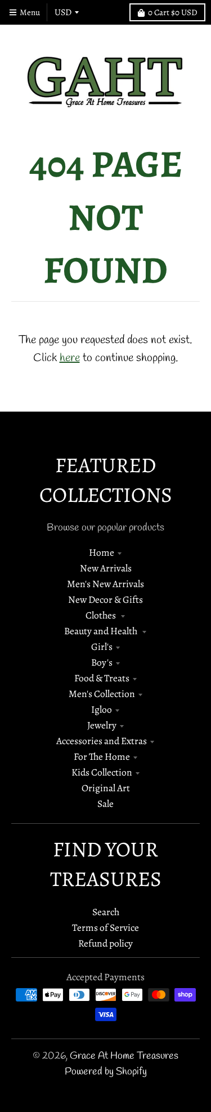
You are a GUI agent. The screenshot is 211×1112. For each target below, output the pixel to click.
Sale (105, 803)
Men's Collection (102, 693)
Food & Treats (101, 678)
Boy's (102, 662)
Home (101, 552)
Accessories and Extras (101, 741)
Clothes (102, 615)
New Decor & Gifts (105, 599)
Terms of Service (105, 927)
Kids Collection (101, 772)
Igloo (101, 709)
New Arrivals (106, 568)
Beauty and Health (101, 631)
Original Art (106, 788)
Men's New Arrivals (105, 583)
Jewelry (101, 725)
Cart (172, 12)
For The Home (102, 756)
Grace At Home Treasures (124, 1056)
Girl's (102, 646)
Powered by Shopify (106, 1071)
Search (105, 912)
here (70, 358)
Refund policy (105, 943)
